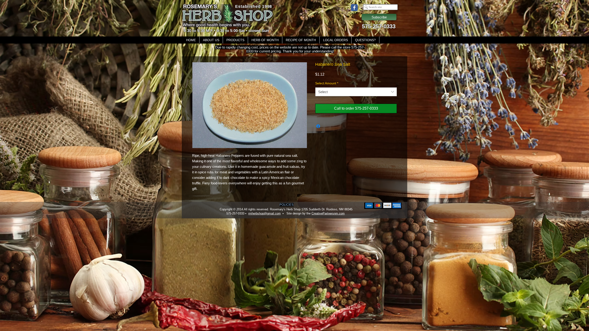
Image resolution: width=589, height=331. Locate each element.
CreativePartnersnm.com (328, 213)
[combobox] (356, 91)
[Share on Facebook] (318, 126)
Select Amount (326, 83)
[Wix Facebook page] (354, 7)
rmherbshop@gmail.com (264, 213)
